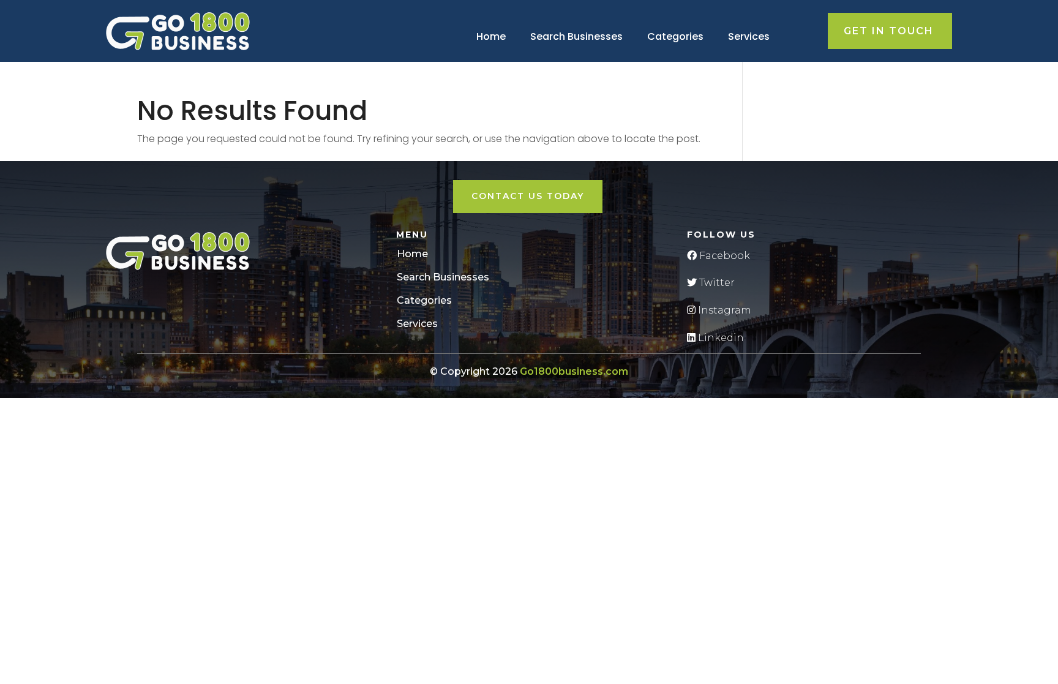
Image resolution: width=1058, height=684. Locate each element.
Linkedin (720, 338)
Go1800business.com (574, 371)
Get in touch (889, 31)
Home (491, 36)
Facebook (723, 255)
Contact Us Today (527, 195)
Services (749, 36)
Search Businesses (576, 36)
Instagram (723, 310)
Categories (675, 36)
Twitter (716, 282)
